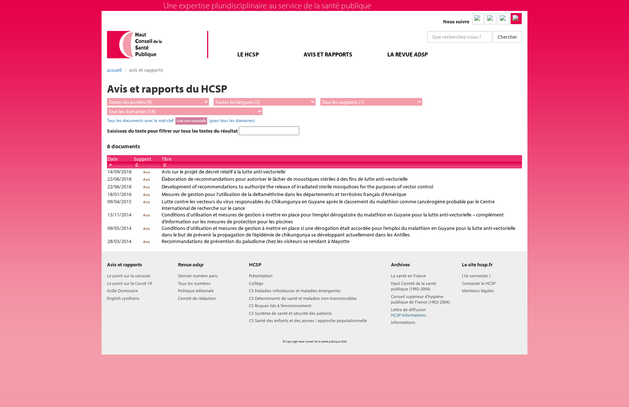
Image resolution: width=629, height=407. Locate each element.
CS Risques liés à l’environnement (280, 305)
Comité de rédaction (197, 298)
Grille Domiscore (122, 290)
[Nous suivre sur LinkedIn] (478, 18)
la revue (407, 54)
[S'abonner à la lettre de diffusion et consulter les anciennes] (516, 18)
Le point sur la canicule (128, 275)
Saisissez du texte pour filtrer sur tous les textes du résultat (173, 131)
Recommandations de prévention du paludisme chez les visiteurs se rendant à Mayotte (255, 241)
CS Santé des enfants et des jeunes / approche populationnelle (308, 320)
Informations (403, 322)
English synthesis (123, 298)
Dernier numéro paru (198, 275)
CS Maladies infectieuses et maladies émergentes (295, 290)
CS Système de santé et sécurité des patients (290, 313)
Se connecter (476, 275)
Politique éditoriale (196, 290)
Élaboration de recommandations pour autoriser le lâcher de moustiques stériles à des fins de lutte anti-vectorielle (285, 179)
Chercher (507, 37)
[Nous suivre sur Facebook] (503, 18)
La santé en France (408, 275)
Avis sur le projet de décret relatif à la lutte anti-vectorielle (223, 171)
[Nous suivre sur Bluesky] (491, 18)
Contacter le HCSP (478, 283)
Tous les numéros (194, 283)
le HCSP (248, 54)
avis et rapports (328, 54)
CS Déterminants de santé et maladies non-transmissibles (303, 298)
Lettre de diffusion (408, 312)
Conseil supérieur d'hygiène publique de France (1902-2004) (420, 299)
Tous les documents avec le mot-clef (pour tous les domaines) (181, 120)
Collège (256, 283)
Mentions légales (478, 290)
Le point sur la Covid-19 (129, 283)
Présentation (261, 275)
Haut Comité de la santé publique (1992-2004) (413, 286)
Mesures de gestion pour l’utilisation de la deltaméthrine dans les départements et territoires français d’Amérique (284, 194)
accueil (114, 70)
